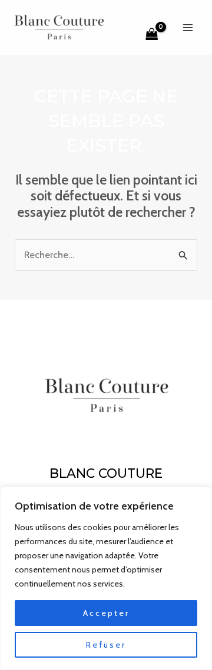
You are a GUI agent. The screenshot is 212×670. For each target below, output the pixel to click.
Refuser (106, 644)
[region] (106, 578)
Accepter (106, 613)
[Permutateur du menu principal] (187, 27)
